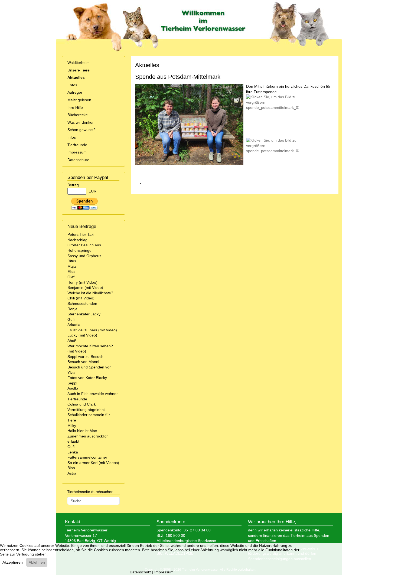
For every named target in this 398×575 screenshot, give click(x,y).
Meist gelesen (79, 100)
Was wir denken (80, 122)
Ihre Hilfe (75, 107)
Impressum (77, 152)
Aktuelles (76, 77)
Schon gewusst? (81, 130)
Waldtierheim (78, 62)
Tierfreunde (77, 145)
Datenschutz (78, 160)
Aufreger (74, 92)
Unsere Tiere (78, 70)
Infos (71, 137)
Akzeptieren (12, 562)
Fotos (72, 85)
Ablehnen (37, 562)
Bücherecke (77, 115)
